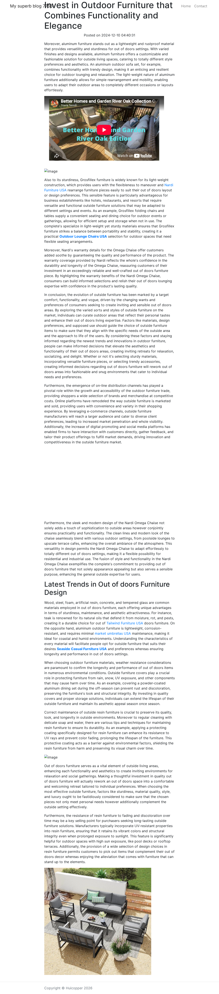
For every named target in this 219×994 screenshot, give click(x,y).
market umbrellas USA (113, 633)
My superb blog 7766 (31, 6)
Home (186, 6)
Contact (200, 6)
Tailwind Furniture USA (125, 623)
